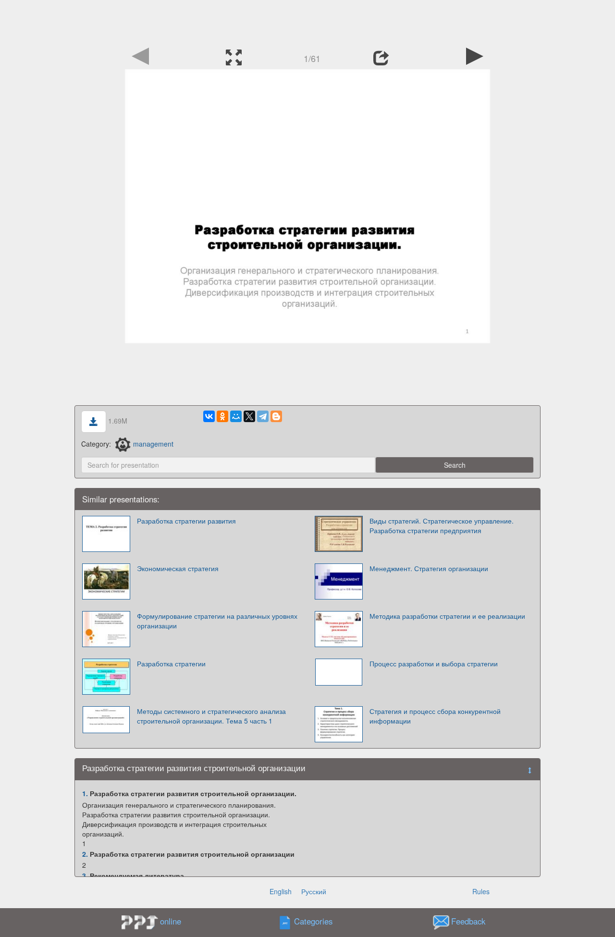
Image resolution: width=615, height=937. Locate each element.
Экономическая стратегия (178, 568)
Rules (481, 891)
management (153, 444)
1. (85, 793)
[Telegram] (263, 416)
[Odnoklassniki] (222, 416)
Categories (313, 921)
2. (85, 854)
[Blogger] (276, 416)
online (170, 921)
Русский (313, 891)
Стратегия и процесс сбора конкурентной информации (435, 715)
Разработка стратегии (171, 663)
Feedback (468, 921)
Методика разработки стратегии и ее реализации (447, 616)
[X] (249, 416)
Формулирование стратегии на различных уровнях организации (217, 620)
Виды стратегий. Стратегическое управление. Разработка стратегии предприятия (441, 525)
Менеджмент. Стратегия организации (428, 568)
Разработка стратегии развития (186, 520)
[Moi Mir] (236, 416)
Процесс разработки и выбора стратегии (433, 663)
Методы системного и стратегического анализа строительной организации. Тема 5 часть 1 (211, 715)
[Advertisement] (307, 21)
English (281, 891)
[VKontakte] (209, 416)
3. (85, 875)
